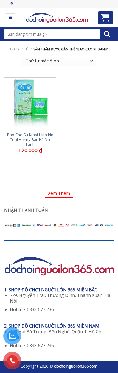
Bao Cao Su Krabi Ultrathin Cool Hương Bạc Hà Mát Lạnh (30, 139)
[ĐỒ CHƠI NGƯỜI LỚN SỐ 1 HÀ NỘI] (57, 17)
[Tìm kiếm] (107, 34)
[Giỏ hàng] (106, 17)
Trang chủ (19, 49)
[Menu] (10, 17)
